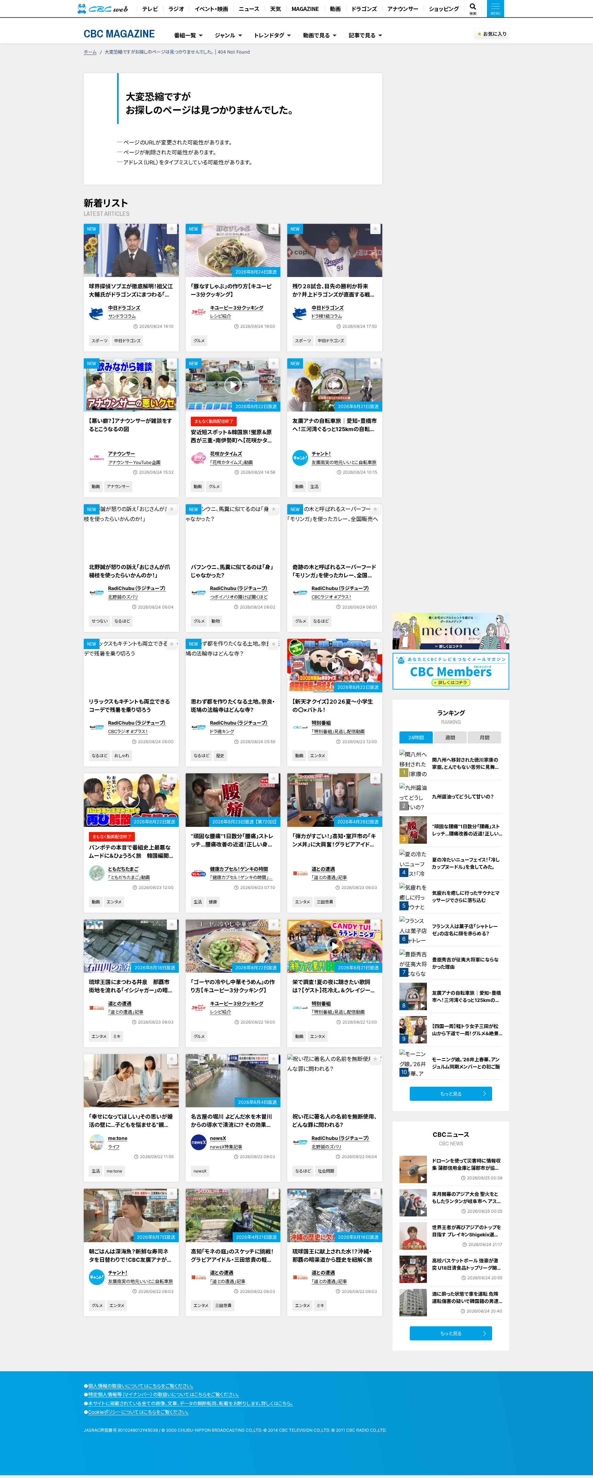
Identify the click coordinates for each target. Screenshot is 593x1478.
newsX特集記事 (226, 1147)
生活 (314, 486)
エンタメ (317, 755)
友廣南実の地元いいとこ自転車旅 (344, 462)
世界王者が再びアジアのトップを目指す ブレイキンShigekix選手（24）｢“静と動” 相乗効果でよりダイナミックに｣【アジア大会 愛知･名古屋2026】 (466, 1241)
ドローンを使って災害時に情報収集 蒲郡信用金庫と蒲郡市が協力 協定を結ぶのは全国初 (466, 1168)
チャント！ (321, 454)
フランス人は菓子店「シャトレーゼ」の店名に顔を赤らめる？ (465, 929)
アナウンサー (402, 8)
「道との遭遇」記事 (329, 877)
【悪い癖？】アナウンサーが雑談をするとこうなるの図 (130, 424)
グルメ (199, 340)
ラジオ (176, 8)
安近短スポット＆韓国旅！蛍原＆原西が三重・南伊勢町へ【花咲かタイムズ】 (231, 440)
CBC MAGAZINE (119, 33)
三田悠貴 (325, 901)
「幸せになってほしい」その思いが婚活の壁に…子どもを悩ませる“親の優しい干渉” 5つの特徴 (131, 1124)
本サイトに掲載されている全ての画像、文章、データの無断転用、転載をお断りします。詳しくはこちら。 (190, 1403)
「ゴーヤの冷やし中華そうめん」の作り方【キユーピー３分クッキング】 (233, 986)
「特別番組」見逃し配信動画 (338, 731)
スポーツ (99, 340)
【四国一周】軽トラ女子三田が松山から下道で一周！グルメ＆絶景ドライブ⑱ (465, 1033)
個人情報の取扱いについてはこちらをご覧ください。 (141, 1386)
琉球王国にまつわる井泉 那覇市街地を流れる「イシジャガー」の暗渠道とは (131, 990)
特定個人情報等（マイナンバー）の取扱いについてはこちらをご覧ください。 (163, 1394)
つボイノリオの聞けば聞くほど (239, 597)
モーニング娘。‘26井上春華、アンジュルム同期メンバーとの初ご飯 (466, 1063)
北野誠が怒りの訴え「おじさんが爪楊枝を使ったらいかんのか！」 (129, 571)
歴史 (220, 755)
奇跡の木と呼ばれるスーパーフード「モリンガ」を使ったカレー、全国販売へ (334, 575)
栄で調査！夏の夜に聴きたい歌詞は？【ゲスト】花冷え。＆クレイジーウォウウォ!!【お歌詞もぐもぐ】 (333, 990)
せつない (99, 621)
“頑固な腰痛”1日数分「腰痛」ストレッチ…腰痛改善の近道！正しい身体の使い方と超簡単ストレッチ (232, 844)
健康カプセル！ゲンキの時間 (239, 869)
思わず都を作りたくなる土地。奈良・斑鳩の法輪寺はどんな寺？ (233, 705)
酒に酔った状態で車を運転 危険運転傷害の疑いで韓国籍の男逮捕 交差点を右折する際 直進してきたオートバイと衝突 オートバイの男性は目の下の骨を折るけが (466, 1308)
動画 (335, 8)
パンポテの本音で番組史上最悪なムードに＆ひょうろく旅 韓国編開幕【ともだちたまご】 (130, 855)
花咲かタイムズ (226, 454)
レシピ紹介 (220, 316)
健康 (213, 901)
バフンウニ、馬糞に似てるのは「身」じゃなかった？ (232, 571)
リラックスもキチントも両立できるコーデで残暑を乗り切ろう (129, 705)
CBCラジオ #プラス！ (331, 597)
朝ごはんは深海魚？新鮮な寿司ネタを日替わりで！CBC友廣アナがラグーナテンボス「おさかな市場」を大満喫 (131, 1264)
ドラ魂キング (222, 731)
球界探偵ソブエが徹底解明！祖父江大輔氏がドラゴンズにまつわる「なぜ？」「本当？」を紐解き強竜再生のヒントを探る (131, 298)
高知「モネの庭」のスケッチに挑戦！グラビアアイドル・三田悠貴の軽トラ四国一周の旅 (232, 1259)
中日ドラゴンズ (124, 308)
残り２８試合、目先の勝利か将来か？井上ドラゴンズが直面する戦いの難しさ (333, 294)
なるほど (122, 621)
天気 (275, 8)
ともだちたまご (123, 869)
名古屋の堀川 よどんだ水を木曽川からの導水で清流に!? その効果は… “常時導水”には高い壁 (231, 1124)
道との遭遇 (323, 869)
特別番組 (321, 723)
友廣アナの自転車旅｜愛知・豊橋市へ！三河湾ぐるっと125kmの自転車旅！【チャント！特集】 (334, 429)
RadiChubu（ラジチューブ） (137, 588)
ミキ (116, 1036)
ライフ (113, 1147)
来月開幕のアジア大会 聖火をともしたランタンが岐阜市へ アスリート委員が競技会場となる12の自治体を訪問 (466, 1205)
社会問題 (326, 1171)
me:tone (117, 1138)
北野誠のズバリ (123, 597)
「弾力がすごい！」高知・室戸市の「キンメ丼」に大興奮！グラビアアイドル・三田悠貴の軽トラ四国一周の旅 (334, 844)
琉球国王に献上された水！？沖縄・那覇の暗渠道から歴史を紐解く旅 (332, 1255)
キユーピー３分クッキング (236, 308)
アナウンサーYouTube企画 (134, 462)
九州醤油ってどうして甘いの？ (463, 796)
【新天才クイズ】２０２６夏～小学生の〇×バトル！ (332, 705)
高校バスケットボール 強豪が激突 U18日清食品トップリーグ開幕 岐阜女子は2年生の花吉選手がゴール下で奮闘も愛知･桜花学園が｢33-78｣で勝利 (467, 1275)
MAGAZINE (305, 8)
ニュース (249, 8)
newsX (218, 1138)
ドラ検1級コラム (327, 316)
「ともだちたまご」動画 (129, 877)
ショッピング (444, 8)
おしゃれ (121, 755)
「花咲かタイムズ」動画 (231, 462)
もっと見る (451, 1094)
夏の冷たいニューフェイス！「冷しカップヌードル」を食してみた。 (466, 863)
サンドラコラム (122, 316)
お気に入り (494, 34)
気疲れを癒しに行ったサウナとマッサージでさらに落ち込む (466, 896)
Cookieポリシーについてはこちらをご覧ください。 (138, 1412)
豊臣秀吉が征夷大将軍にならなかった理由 (465, 963)
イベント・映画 (211, 8)
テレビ (150, 8)
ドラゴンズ (364, 8)
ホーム (90, 52)
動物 (215, 621)
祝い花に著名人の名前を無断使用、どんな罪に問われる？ (334, 1120)
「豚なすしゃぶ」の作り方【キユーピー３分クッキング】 (231, 290)
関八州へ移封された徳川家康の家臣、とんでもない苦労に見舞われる (466, 767)
